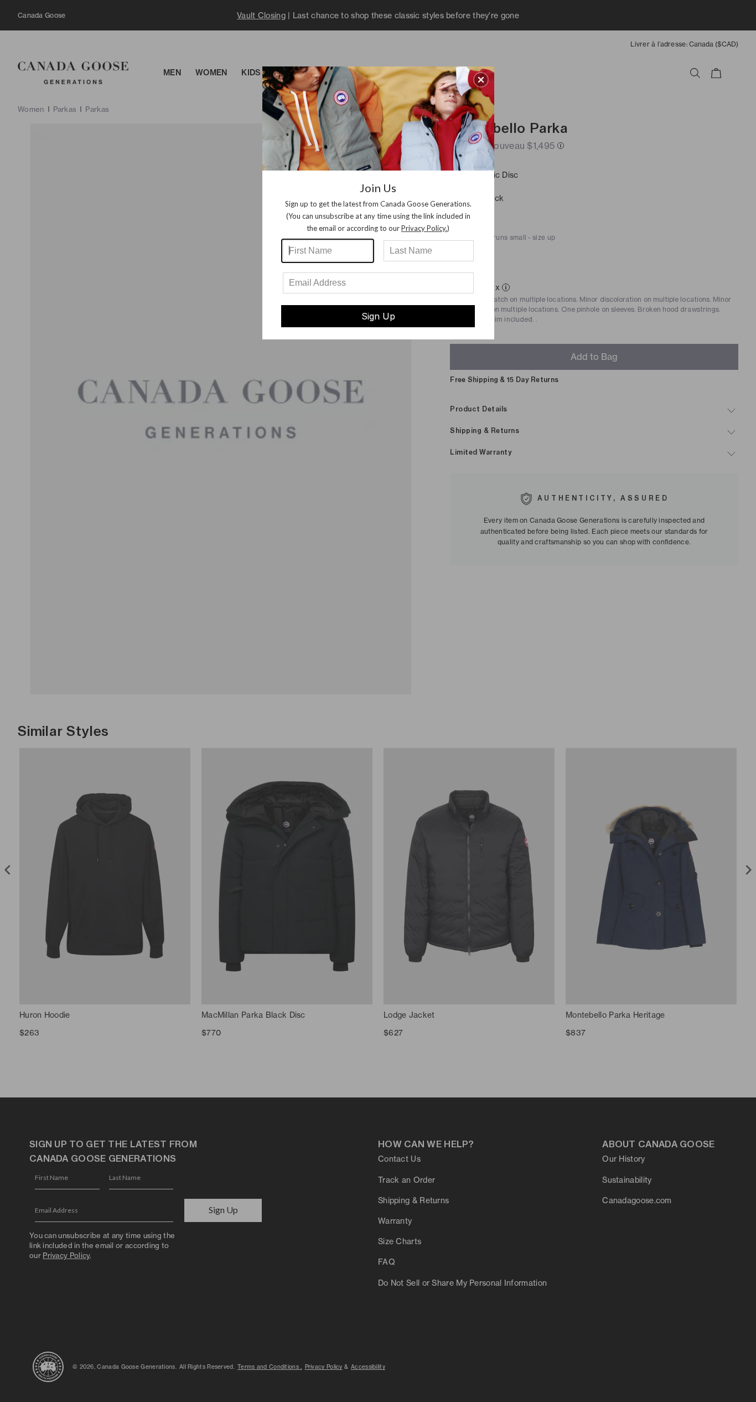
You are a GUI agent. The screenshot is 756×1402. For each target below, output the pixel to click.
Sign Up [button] (378, 316)
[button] (481, 79)
